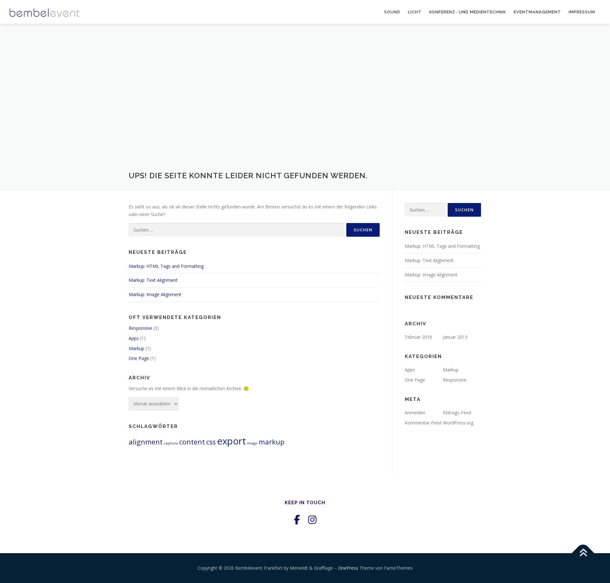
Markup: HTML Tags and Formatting (166, 266)
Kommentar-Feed (423, 423)
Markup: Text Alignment (153, 280)
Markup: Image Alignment (155, 294)
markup (271, 441)
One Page (139, 358)
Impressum (582, 12)
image (252, 443)
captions (171, 443)
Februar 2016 (418, 337)
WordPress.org (458, 423)
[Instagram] (312, 519)
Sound (392, 12)
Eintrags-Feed (457, 413)
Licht (415, 12)
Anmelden (415, 413)
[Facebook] (297, 519)
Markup (136, 348)
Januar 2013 (455, 337)
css (211, 441)
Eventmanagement (537, 12)
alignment (146, 441)
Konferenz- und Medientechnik (467, 12)
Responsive (140, 328)
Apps (134, 338)
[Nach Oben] (583, 553)
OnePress (348, 568)
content (192, 441)
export (231, 441)
